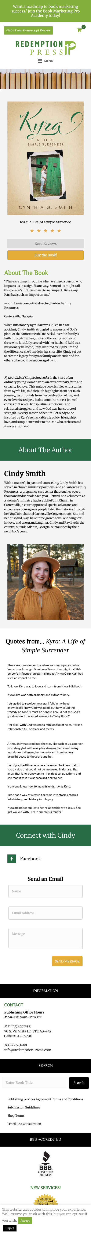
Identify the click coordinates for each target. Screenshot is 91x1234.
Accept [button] (25, 1220)
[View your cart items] (79, 30)
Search (79, 1083)
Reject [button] (10, 1228)
